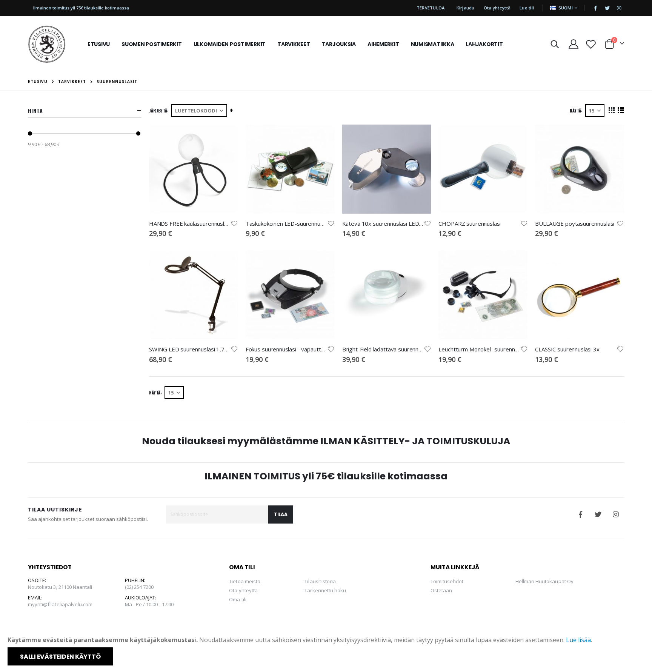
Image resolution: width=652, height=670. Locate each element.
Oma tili (237, 599)
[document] (327, 650)
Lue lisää (578, 640)
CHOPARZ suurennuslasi (469, 223)
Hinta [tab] (35, 110)
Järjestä (158, 110)
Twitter (598, 514)
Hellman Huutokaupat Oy (544, 581)
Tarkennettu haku (325, 590)
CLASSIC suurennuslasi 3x (567, 349)
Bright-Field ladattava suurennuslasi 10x (383, 349)
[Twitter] (607, 8)
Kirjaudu (466, 8)
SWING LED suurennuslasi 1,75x (190, 349)
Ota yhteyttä (497, 8)
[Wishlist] (591, 44)
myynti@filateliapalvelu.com (60, 604)
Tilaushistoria (320, 581)
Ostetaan (441, 590)
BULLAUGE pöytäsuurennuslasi (574, 223)
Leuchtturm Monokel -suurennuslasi (479, 349)
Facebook (580, 514)
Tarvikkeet (72, 81)
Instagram (615, 514)
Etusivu (38, 81)
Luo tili (527, 8)
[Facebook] (595, 8)
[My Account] (573, 44)
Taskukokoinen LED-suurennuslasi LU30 (286, 223)
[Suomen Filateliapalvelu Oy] (47, 44)
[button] (234, 223)
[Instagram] (619, 8)
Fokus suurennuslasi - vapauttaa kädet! (286, 349)
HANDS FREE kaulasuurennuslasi (190, 223)
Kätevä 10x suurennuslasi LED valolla (383, 223)
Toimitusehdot (447, 581)
